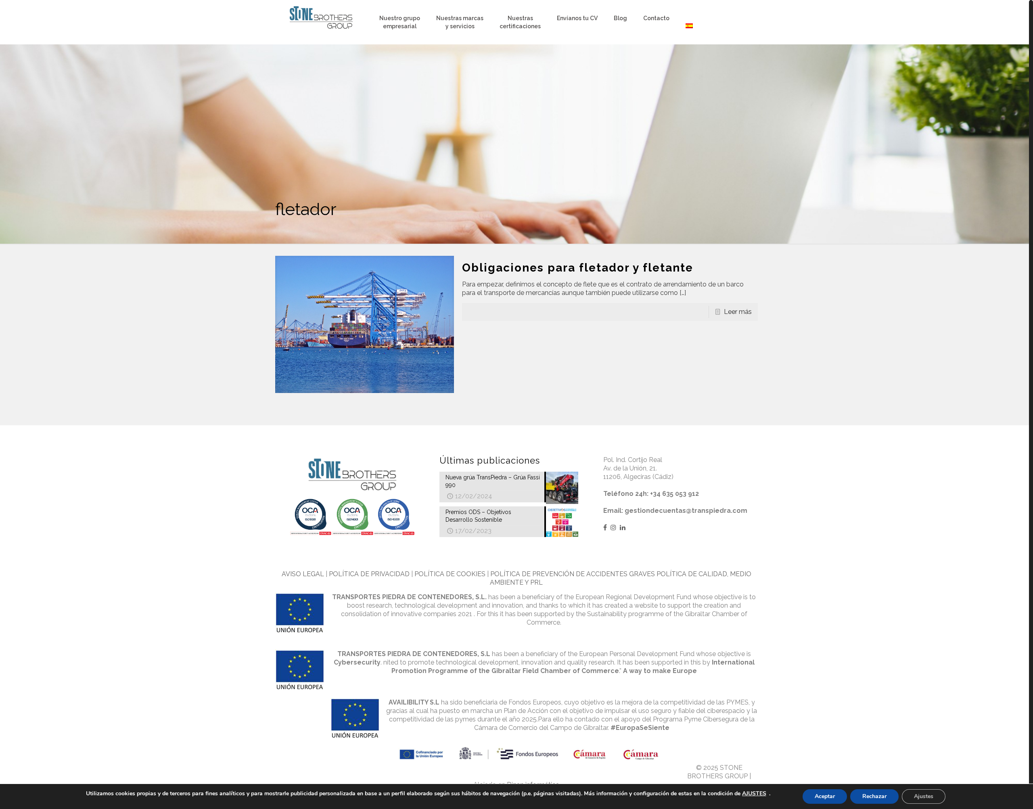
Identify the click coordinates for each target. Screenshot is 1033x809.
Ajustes (923, 796)
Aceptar (825, 796)
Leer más (738, 312)
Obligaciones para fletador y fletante (577, 267)
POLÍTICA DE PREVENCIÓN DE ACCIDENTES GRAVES (572, 574)
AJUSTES (754, 793)
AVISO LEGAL (303, 574)
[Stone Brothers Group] (321, 18)
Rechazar (874, 796)
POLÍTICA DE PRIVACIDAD (369, 574)
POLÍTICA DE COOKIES (449, 574)
